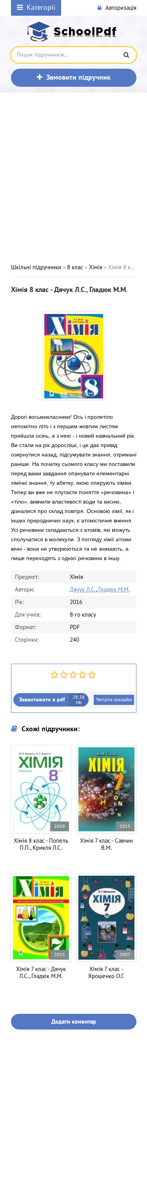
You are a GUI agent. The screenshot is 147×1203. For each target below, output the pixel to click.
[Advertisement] (73, 178)
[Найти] (126, 55)
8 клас (75, 267)
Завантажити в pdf (52, 699)
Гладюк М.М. (114, 589)
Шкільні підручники (36, 267)
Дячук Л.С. (83, 589)
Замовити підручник (78, 77)
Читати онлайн (114, 699)
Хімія (95, 267)
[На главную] (74, 31)
